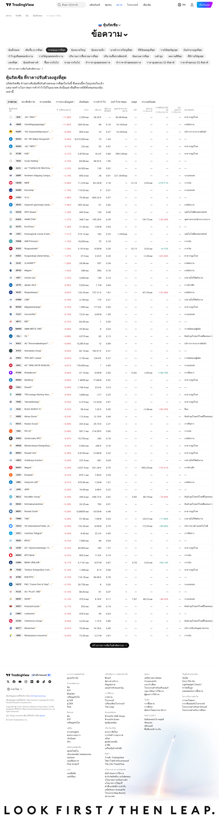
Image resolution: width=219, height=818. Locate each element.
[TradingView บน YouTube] (20, 682)
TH (183, 4)
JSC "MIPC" (30, 146)
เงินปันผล (71, 738)
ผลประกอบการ (74, 735)
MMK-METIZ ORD (33, 328)
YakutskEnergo (31, 402)
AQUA (18, 219)
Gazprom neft (31, 482)
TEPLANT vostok (32, 358)
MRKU (18, 453)
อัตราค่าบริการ (111, 681)
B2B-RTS (28, 577)
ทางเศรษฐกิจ (73, 732)
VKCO (18, 526)
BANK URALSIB (31, 562)
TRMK (18, 518)
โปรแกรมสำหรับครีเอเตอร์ (156, 687)
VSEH (18, 197)
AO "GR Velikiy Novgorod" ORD (38, 139)
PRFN (18, 358)
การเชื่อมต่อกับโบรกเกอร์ (193, 703)
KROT (18, 606)
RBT (26, 321)
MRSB (18, 445)
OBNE (18, 124)
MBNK (18, 555)
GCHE (18, 621)
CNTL (18, 533)
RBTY (18, 321)
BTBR (18, 577)
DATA (18, 351)
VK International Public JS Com (38, 526)
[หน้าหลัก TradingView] (20, 5)
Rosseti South (31, 511)
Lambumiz (29, 613)
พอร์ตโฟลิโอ (73, 751)
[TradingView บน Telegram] (38, 682)
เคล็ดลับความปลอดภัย (115, 789)
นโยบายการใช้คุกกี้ (113, 783)
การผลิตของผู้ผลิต (192, 328)
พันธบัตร (71, 693)
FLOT (18, 314)
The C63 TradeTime (114, 764)
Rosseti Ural (30, 453)
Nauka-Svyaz (31, 423)
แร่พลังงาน (189, 124)
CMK (26, 299)
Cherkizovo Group (33, 621)
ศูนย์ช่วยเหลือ (111, 741)
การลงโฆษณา (188, 700)
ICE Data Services (38, 696)
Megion (28, 270)
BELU (18, 497)
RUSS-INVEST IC (32, 409)
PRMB (18, 241)
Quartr (42, 715)
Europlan (28, 475)
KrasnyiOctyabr (32, 606)
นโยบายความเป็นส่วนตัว (116, 780)
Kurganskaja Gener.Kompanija (38, 255)
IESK (18, 117)
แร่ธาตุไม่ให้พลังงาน (193, 277)
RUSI (18, 409)
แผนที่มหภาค (73, 760)
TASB (18, 570)
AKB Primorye (31, 241)
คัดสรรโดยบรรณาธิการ (155, 710)
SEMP (18, 175)
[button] (102, 5)
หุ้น (68, 687)
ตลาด (119, 4)
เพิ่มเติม (147, 4)
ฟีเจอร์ (108, 678)
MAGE (18, 307)
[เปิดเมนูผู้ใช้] (192, 5)
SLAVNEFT (29, 263)
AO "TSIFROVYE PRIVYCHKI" (38, 168)
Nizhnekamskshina (33, 504)
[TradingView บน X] (8, 682)
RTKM (18, 372)
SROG (18, 205)
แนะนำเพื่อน (150, 684)
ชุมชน (108, 4)
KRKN (18, 438)
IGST (18, 278)
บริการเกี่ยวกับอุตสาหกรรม (196, 628)
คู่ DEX (70, 703)
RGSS (18, 248)
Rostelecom (30, 372)
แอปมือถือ (71, 773)
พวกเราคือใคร (111, 732)
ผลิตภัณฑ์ (95, 4)
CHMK (18, 299)
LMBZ (18, 613)
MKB (26, 182)
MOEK (18, 146)
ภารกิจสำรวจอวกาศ (114, 735)
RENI (19, 635)
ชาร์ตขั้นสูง (187, 687)
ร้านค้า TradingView (114, 757)
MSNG (18, 380)
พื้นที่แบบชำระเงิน (152, 729)
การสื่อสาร (189, 372)
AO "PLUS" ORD (32, 591)
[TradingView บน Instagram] (26, 682)
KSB (26, 153)
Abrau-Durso (30, 416)
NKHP (18, 599)
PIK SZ (27, 431)
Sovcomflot (29, 314)
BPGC (27, 540)
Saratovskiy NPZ (32, 438)
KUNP (18, 132)
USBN (18, 562)
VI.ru (26, 197)
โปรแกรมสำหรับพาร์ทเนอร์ (194, 707)
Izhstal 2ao (29, 277)
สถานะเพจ (110, 796)
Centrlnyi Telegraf (33, 533)
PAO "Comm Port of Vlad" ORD (38, 584)
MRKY (18, 511)
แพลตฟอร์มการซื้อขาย (192, 691)
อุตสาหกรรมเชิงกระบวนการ (197, 219)
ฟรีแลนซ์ (148, 726)
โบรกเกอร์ (132, 4)
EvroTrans (29, 226)
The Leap (109, 707)
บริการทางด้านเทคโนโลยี (196, 526)
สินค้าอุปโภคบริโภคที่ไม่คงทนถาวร (200, 416)
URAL (18, 365)
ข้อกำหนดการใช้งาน (114, 773)
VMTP (18, 584)
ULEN (18, 548)
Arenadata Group (32, 350)
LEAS (18, 475)
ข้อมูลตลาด (110, 684)
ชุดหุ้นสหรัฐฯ (111, 722)
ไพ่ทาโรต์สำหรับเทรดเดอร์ (117, 760)
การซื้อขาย (149, 703)
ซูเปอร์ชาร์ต (72, 678)
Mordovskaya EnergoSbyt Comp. (38, 445)
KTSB (18, 153)
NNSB (18, 394)
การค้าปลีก (189, 285)
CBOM (18, 183)
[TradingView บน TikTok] (44, 682)
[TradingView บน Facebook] (14, 682)
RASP (18, 292)
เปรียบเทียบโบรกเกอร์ (115, 703)
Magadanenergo (32, 307)
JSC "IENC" (30, 117)
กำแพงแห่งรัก (150, 681)
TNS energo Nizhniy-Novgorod (38, 394)
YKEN (18, 402)
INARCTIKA (29, 219)
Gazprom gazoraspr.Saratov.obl (38, 204)
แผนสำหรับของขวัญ (114, 687)
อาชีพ (107, 745)
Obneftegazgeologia (34, 124)
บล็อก (107, 738)
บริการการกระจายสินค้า (195, 131)
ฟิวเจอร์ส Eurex (112, 719)
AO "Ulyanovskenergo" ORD (38, 548)
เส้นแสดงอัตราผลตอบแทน (79, 754)
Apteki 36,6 (30, 285)
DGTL (18, 168)
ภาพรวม (108, 697)
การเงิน (187, 182)
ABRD (18, 416)
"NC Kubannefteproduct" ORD (38, 131)
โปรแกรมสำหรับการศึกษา (194, 710)
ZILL (18, 336)
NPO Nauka (30, 212)
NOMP (18, 190)
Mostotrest (29, 628)
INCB (18, 161)
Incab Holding (31, 161)
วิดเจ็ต (185, 678)
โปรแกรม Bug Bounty (115, 793)
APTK (18, 285)
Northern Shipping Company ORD (38, 175)
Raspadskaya (31, 292)
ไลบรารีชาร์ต (188, 681)
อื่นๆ (186, 409)
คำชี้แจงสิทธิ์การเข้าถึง (115, 786)
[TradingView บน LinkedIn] (32, 682)
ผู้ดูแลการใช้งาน (151, 694)
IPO (69, 741)
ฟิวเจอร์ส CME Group (115, 716)
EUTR (18, 226)
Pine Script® (73, 764)
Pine (69, 707)
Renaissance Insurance (35, 635)
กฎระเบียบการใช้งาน (154, 691)
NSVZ (18, 424)
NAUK (18, 212)
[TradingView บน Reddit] (50, 682)
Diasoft (27, 387)
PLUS (18, 591)
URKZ (18, 460)
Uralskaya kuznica (33, 460)
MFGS (18, 270)
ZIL (26, 336)
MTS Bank (29, 555)
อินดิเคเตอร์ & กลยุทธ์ (154, 719)
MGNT (18, 467)
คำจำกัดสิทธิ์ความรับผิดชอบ (118, 776)
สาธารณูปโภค (191, 117)
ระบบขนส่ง (189, 175)
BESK (18, 540)
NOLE (18, 343)
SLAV (18, 263)
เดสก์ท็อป (71, 776)
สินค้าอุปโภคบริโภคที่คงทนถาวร (199, 336)
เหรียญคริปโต (73, 697)
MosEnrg (28, 380)
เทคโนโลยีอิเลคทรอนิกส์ (195, 212)
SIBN (18, 482)
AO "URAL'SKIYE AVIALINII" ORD (38, 365)
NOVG (18, 139)
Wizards (148, 722)
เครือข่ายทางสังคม (152, 678)
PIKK (19, 431)
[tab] (14, 49)
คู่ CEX (70, 700)
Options (71, 757)
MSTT (18, 628)
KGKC (18, 256)
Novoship (29, 190)
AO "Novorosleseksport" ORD (38, 343)
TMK (26, 518)
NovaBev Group (32, 496)
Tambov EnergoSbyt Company (38, 569)
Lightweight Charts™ (192, 684)
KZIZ (19, 234)
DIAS (18, 387)
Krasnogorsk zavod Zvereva (38, 234)
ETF (69, 690)
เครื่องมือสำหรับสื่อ (113, 748)
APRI (18, 489)
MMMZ (18, 329)
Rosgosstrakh (31, 248)
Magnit (27, 467)
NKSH (18, 504)
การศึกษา (148, 707)
